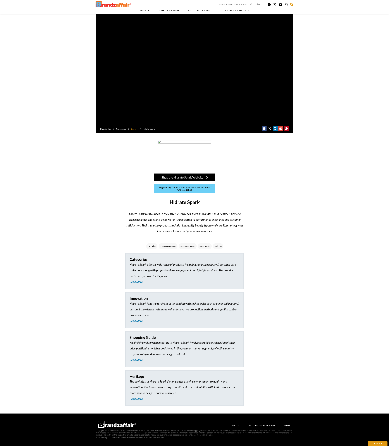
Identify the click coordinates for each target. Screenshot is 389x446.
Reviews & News (235, 10)
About (236, 425)
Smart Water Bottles (168, 246)
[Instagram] (286, 4)
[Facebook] (269, 4)
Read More (136, 282)
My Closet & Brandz (201, 10)
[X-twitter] (274, 4)
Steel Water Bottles (187, 246)
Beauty (134, 129)
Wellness (218, 246)
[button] (264, 128)
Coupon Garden (168, 10)
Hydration (152, 246)
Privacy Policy (101, 437)
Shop (143, 10)
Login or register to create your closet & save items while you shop (184, 188)
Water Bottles (204, 246)
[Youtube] (280, 4)
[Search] (291, 4)
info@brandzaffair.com (155, 437)
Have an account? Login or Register (233, 4)
